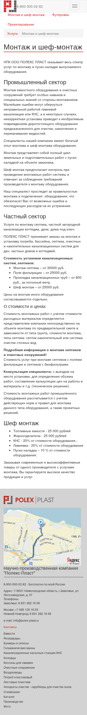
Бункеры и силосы (16, 643)
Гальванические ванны (19, 648)
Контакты (10, 627)
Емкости (9, 633)
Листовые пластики (17, 682)
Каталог (9, 696)
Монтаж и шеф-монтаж (26, 14)
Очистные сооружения (19, 667)
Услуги (12, 33)
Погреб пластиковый (18, 677)
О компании (12, 692)
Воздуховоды (13, 672)
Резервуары (12, 638)
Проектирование (21, 24)
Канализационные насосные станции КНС (33, 653)
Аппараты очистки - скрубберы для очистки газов (37, 687)
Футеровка (60, 14)
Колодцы (10, 658)
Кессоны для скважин (18, 662)
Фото (7, 706)
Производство (13, 701)
